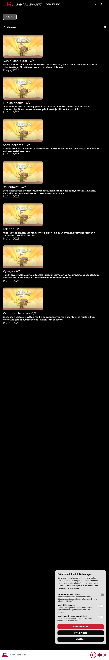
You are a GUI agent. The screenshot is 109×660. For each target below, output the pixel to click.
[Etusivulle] (9, 6)
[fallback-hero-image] (23, 46)
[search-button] (96, 4)
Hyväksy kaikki (80, 633)
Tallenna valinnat (81, 626)
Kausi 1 (10, 16)
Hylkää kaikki (81, 639)
